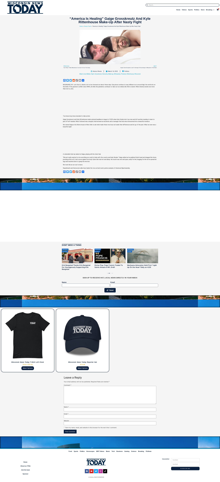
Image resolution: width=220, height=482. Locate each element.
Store (203, 10)
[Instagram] (100, 471)
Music (108, 451)
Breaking (209, 10)
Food (70, 451)
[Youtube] (91, 471)
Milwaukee (117, 74)
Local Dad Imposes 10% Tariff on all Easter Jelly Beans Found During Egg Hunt (141, 267)
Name (64, 282)
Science (133, 451)
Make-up (110, 74)
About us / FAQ (25, 466)
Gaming (126, 451)
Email (112, 282)
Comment (67, 385)
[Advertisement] (110, 103)
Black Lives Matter (84, 74)
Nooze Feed (87, 26)
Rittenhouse (130, 74)
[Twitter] (96, 471)
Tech (113, 451)
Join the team (25, 470)
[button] (107, 273)
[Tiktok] (105, 471)
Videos (184, 10)
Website (66, 420)
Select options (28, 368)
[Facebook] (87, 471)
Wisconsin (137, 74)
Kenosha (105, 74)
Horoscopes (90, 451)
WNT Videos (100, 451)
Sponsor (25, 474)
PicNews (148, 451)
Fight (92, 74)
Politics (196, 10)
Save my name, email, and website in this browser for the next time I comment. (91, 427)
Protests (123, 74)
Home (178, 10)
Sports (190, 10)
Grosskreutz (98, 74)
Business (119, 451)
